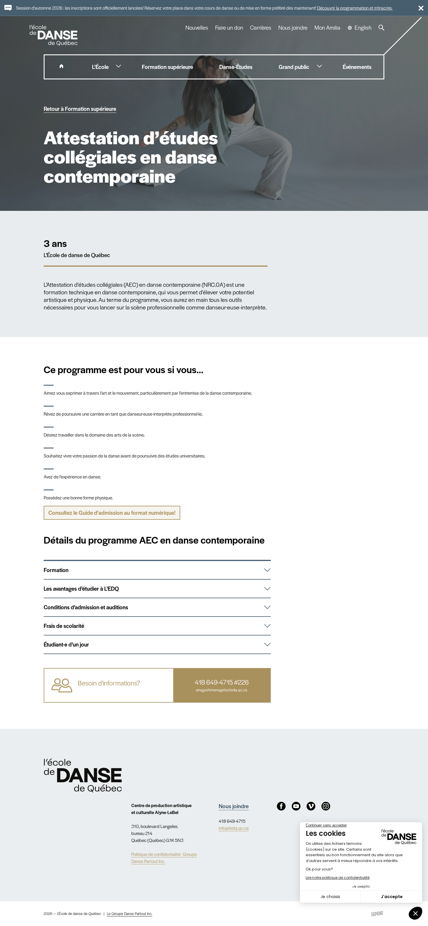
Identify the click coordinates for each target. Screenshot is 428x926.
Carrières (260, 28)
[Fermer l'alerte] (418, 8)
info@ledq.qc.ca (234, 828)
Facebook (281, 806)
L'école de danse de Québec (54, 35)
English (363, 28)
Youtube (296, 806)
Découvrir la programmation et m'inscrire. (354, 8)
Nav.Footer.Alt (83, 775)
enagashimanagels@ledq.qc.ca (221, 690)
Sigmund (377, 913)
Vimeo (311, 806)
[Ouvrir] (264, 570)
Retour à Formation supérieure (80, 109)
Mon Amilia (327, 28)
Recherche (381, 28)
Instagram (325, 806)
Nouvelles (196, 28)
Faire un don (229, 28)
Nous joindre (292, 28)
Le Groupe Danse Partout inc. (129, 913)
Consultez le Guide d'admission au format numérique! (112, 513)
